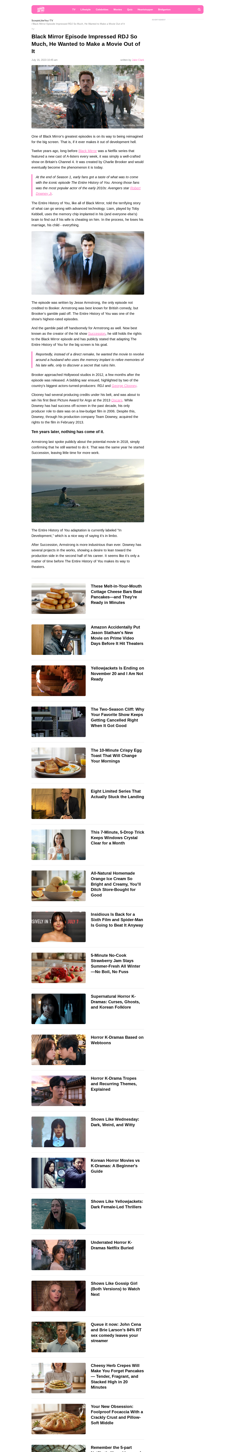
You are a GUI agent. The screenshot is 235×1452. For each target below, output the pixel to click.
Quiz (129, 9)
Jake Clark (138, 59)
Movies (118, 9)
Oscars (116, 400)
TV (73, 9)
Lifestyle (86, 9)
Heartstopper (145, 9)
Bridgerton (164, 9)
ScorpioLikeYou (39, 20)
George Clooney (124, 386)
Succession (96, 333)
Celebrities (102, 9)
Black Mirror (87, 151)
